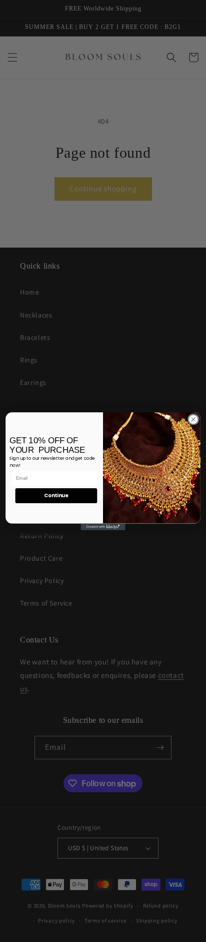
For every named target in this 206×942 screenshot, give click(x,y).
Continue (56, 495)
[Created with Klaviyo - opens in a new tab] (102, 526)
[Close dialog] (193, 419)
